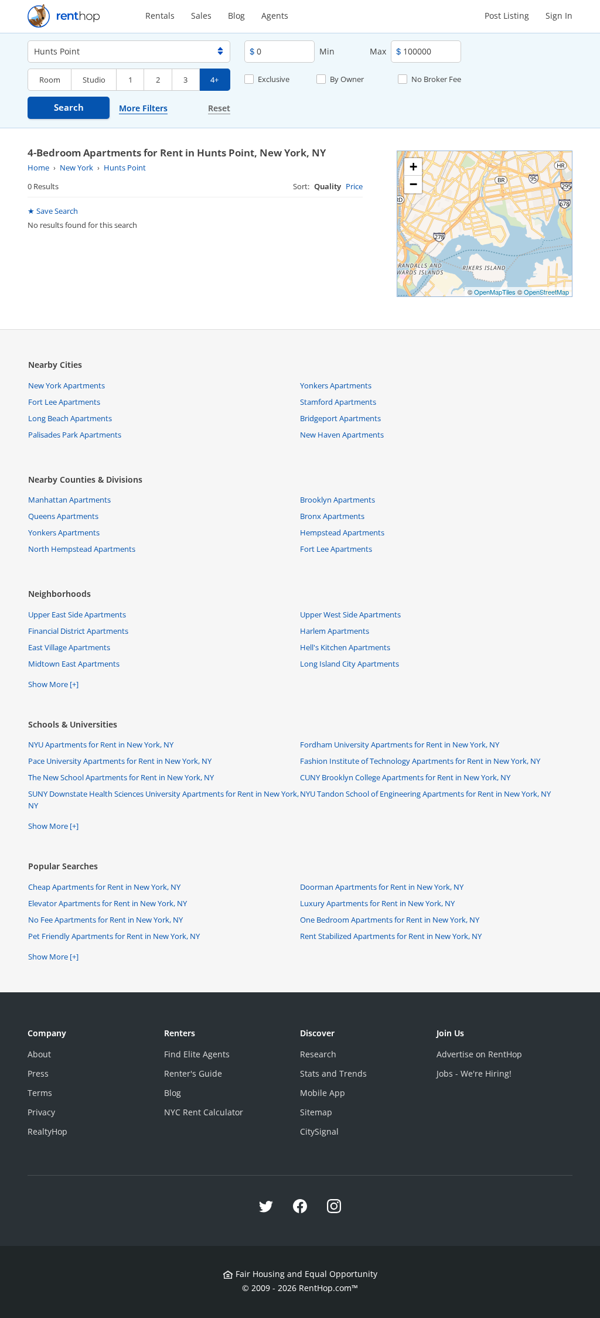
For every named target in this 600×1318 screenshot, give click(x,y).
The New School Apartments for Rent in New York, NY (121, 777)
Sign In (559, 15)
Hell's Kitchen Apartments (345, 647)
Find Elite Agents (197, 1054)
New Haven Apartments (342, 434)
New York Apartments (66, 385)
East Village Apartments (69, 647)
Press (38, 1073)
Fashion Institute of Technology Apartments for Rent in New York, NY (420, 761)
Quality (327, 186)
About (39, 1054)
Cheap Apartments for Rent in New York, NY (104, 887)
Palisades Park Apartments (74, 434)
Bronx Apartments (332, 516)
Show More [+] (53, 684)
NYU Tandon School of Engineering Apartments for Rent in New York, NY (425, 793)
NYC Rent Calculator (203, 1112)
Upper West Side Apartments (350, 614)
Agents (274, 15)
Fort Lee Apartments (64, 402)
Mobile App (322, 1092)
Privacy (41, 1112)
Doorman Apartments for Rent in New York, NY (381, 887)
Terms (40, 1092)
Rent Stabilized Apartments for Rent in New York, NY (391, 936)
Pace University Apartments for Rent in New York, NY (120, 761)
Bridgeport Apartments (340, 418)
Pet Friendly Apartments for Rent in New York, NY (114, 936)
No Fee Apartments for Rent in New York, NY (105, 919)
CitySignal (319, 1131)
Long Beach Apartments (70, 418)
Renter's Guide (193, 1073)
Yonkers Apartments (335, 385)
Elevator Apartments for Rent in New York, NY (107, 903)
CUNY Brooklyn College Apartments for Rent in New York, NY (405, 777)
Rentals (160, 15)
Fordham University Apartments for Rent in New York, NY (399, 744)
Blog (236, 15)
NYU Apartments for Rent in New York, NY (100, 744)
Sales (201, 15)
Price (354, 186)
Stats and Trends (333, 1073)
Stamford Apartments (338, 402)
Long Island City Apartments (349, 663)
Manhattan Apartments (69, 499)
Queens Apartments (63, 516)
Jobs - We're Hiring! (474, 1073)
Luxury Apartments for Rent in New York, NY (377, 903)
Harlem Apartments (334, 631)
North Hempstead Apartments (81, 549)
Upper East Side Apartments (77, 614)
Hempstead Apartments (342, 532)
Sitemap (316, 1112)
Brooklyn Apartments (337, 499)
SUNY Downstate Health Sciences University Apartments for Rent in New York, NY (163, 799)
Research (318, 1054)
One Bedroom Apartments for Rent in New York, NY (389, 919)
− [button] (413, 184)
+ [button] (413, 166)
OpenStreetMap (546, 291)
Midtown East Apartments (74, 663)
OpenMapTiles (495, 291)
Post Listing (507, 15)
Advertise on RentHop (479, 1054)
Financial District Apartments (78, 631)
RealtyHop (47, 1131)
